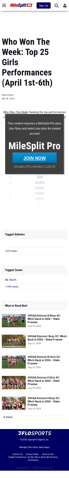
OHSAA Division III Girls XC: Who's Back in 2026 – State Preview (44, 360)
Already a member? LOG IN (34, 166)
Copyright (31, 439)
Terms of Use (48, 454)
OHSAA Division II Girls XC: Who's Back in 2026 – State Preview (44, 381)
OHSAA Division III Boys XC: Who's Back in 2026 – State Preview (44, 319)
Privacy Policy (32, 454)
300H (40, 177)
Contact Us (17, 454)
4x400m (39, 193)
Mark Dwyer (8, 95)
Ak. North (10, 279)
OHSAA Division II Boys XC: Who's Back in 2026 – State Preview (44, 401)
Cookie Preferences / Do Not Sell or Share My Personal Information (33, 458)
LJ (39, 214)
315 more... (12, 251)
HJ (38, 220)
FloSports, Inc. (42, 439)
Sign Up (43, 5)
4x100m (39, 182)
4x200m (39, 187)
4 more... (8, 417)
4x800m (39, 198)
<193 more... (12, 286)
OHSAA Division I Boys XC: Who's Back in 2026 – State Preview (47, 338)
